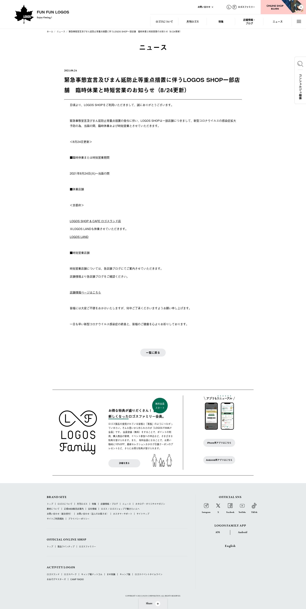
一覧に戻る (153, 352)
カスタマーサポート (122, 514)
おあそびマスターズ (56, 579)
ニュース (278, 21)
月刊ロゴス (192, 21)
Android (242, 532)
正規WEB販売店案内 (74, 509)
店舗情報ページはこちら (85, 292)
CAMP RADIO (77, 579)
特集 (221, 21)
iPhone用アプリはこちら (219, 442)
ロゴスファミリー (87, 546)
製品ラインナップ (66, 546)
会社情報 (92, 509)
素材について (53, 509)
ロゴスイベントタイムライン (148, 574)
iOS (218, 532)
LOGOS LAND (79, 237)
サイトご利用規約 (55, 519)
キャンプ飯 (125, 574)
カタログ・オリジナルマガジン (150, 504)
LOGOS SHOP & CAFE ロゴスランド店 (95, 221)
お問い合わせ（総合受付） (59, 514)
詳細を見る (124, 463)
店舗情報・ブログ (249, 21)
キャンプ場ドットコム (91, 574)
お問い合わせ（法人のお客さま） (93, 514)
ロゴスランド (53, 574)
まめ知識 (111, 574)
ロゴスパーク (70, 574)
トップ (50, 504)
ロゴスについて (164, 21)
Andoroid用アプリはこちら (219, 460)
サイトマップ (143, 514)
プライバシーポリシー (78, 519)
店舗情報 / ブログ (109, 504)
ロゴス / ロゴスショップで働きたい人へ (120, 509)
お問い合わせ (204, 6)
